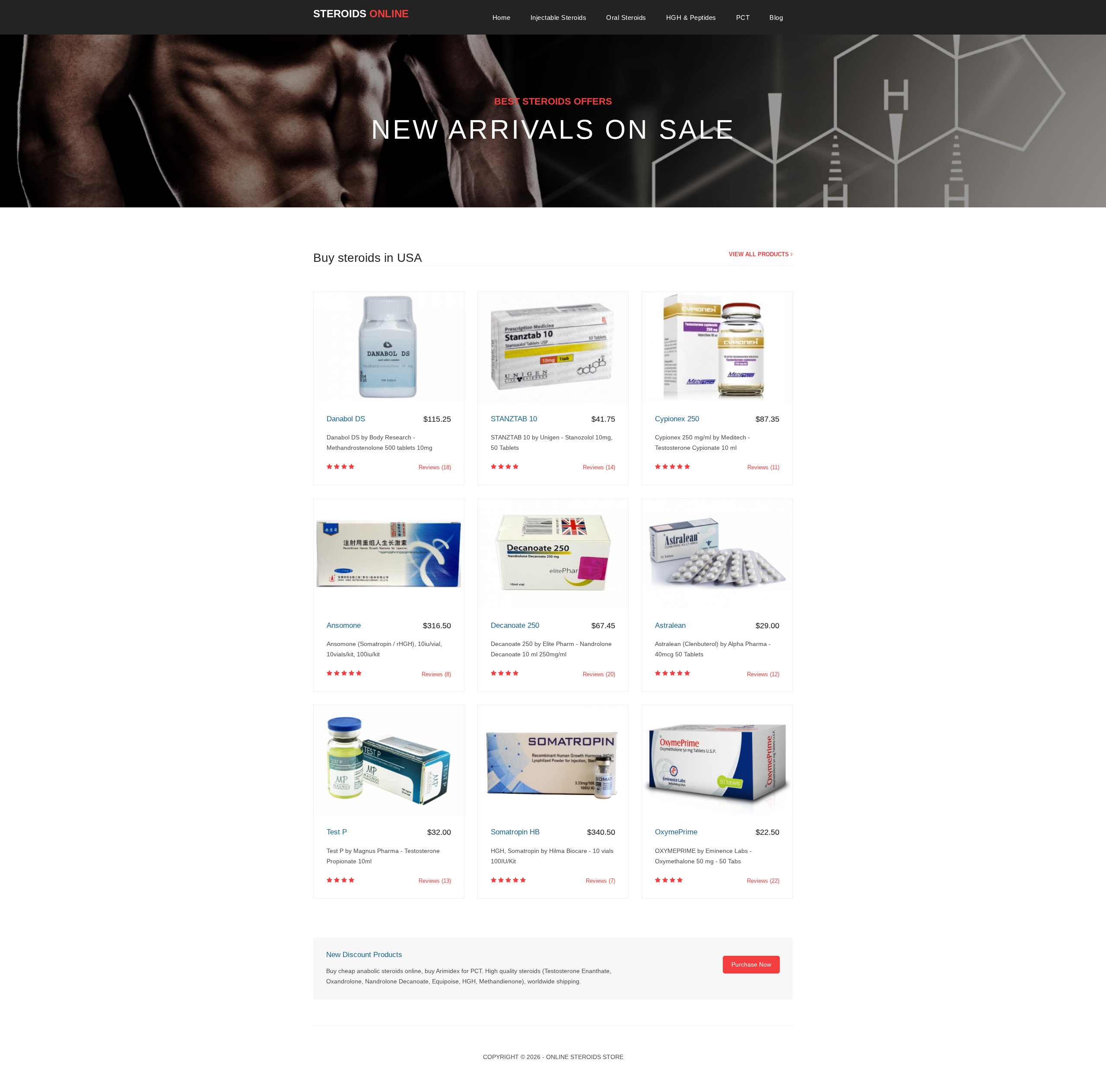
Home (502, 17)
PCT (743, 17)
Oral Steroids (626, 17)
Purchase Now (751, 964)
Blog (776, 17)
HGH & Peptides (691, 17)
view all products (760, 254)
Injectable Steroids (559, 17)
